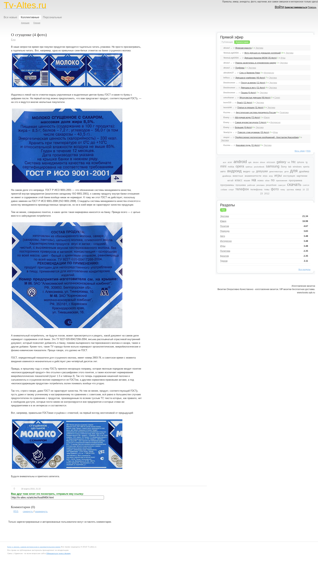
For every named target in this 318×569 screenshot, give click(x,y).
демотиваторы (276, 171)
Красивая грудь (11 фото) (248, 145)
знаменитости (253, 175)
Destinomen (229, 83)
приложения (281, 180)
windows (297, 166)
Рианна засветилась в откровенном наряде (255, 63)
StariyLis (227, 132)
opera (240, 166)
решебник (271, 185)
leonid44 (227, 107)
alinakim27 (228, 73)
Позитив (224, 226)
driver (262, 162)
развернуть (41, 511)
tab (289, 166)
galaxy (281, 162)
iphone (300, 162)
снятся (306, 185)
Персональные (52, 17)
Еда (13, 39)
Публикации (227, 42)
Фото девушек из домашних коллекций (262, 53)
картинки (302, 175)
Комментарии (242, 42)
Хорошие (25, 23)
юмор (298, 189)
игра (265, 176)
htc (293, 162)
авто (223, 171)
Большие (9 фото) (243, 127)
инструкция (289, 176)
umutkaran (228, 97)
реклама (260, 185)
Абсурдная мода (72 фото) (247, 117)
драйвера (226, 176)
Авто (222, 236)
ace (224, 162)
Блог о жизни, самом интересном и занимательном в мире (34, 547)
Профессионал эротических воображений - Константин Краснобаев (267, 137)
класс (238, 180)
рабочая (251, 185)
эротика (290, 189)
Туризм (223, 261)
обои (267, 180)
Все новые (10, 17)
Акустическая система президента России (256, 112)
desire (256, 162)
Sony (284, 166)
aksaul (226, 48)
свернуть (28, 511)
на (254, 180)
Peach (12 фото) (244, 102)
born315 (227, 102)
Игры (283, 58)
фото (275, 189)
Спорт (277, 97)
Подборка (239, 68)
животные (238, 176)
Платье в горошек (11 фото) (250, 107)
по (273, 180)
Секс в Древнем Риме (249, 73)
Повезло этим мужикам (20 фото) (253, 132)
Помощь (312, 7)
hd (289, 162)
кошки (247, 180)
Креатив (224, 256)
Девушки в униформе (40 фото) (250, 78)
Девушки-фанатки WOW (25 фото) (260, 58)
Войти (279, 7)
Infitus (226, 78)
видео (246, 171)
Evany (226, 117)
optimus (248, 167)
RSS (15, 511)
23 (261, 193)
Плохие (36, 23)
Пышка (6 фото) (248, 92)
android (240, 161)
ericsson (271, 162)
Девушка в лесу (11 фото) (253, 87)
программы (227, 184)
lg (307, 162)
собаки (224, 189)
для (294, 170)
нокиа (260, 180)
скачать (294, 184)
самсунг (282, 185)
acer (230, 162)
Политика (284, 112)
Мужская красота (243, 48)
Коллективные (30, 17)
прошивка (241, 185)
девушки (262, 171)
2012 (266, 193)
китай (230, 180)
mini (223, 166)
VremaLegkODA (231, 53)
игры (278, 175)
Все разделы (304, 269)
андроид (234, 171)
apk (250, 162)
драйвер (304, 171)
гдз (253, 171)
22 (307, 189)
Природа (224, 231)
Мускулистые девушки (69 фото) (255, 97)
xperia (306, 166)
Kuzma (226, 112)
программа (295, 180)
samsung (272, 166)
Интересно (269, 73)
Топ (223, 210)
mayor (226, 137)
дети (286, 171)
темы (266, 189)
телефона (256, 189)
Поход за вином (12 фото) (253, 83)
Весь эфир (300, 151)
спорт (231, 189)
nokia (231, 166)
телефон (242, 189)
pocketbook (259, 167)
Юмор (267, 117)
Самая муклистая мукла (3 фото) (250, 122)
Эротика (259, 48)
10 (304, 189)
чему (282, 189)
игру (271, 176)
